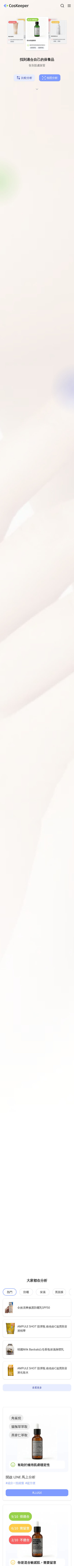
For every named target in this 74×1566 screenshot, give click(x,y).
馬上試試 (37, 1492)
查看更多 (37, 1387)
